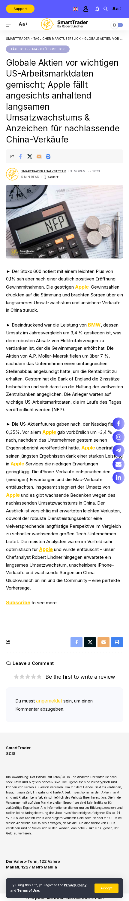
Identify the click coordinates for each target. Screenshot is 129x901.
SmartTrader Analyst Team (43, 171)
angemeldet (49, 701)
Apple (82, 287)
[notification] (97, 9)
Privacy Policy (75, 885)
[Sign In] (85, 9)
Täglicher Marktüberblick (37, 49)
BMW (94, 325)
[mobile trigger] (11, 24)
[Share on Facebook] (20, 156)
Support (20, 9)
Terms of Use (28, 891)
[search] (105, 8)
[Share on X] (30, 156)
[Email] (39, 156)
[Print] (48, 156)
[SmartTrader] (64, 24)
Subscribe (18, 602)
